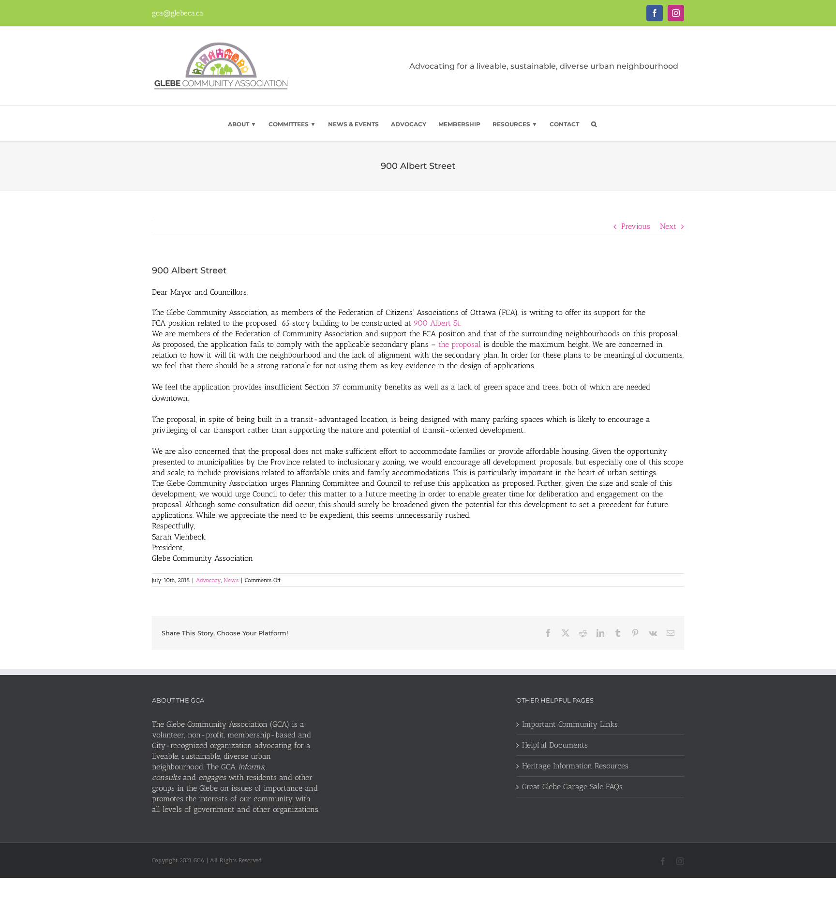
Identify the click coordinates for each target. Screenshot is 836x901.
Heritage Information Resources (575, 765)
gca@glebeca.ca (177, 13)
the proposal (459, 344)
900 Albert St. (437, 323)
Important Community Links (570, 724)
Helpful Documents (555, 745)
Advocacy (208, 580)
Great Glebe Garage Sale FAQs (572, 786)
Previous (635, 226)
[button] (594, 123)
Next (668, 226)
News (231, 580)
